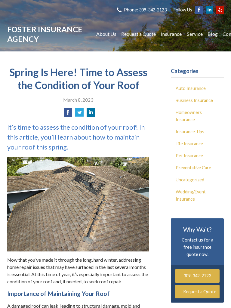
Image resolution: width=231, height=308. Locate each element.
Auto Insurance (191, 88)
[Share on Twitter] (79, 114)
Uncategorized (190, 179)
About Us (106, 34)
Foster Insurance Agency (44, 34)
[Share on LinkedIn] (91, 114)
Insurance (171, 34)
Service (195, 34)
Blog (213, 34)
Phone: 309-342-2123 (145, 9)
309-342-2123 (197, 275)
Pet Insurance (189, 155)
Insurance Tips (190, 131)
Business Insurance (194, 100)
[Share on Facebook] (68, 114)
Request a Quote (138, 34)
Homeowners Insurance (189, 116)
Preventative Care (193, 167)
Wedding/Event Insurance (191, 195)
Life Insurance (189, 143)
